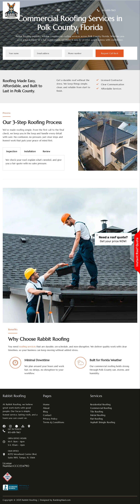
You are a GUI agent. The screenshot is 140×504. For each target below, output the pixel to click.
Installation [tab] (30, 151)
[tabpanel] (34, 162)
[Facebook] (4, 426)
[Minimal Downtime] (15, 362)
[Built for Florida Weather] (80, 362)
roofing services (27, 346)
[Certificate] (16, 426)
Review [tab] (46, 151)
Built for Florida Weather (106, 360)
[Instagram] (10, 426)
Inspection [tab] (11, 151)
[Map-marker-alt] (29, 426)
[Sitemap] (22, 426)
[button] (58, 10)
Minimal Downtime (36, 360)
